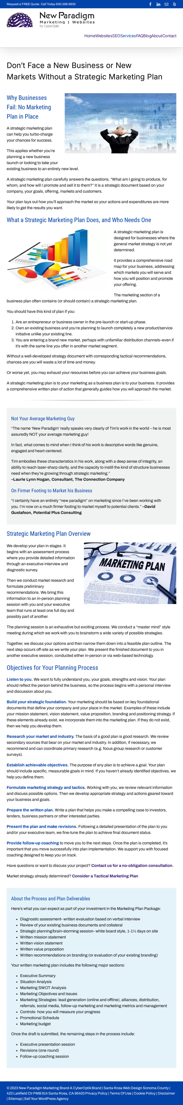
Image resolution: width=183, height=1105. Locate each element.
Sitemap (15, 1099)
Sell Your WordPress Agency (46, 1099)
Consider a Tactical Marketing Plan (105, 876)
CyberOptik (82, 1088)
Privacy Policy (96, 1093)
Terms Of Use (120, 1093)
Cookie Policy (145, 1093)
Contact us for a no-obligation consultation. (132, 865)
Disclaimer (166, 1093)
